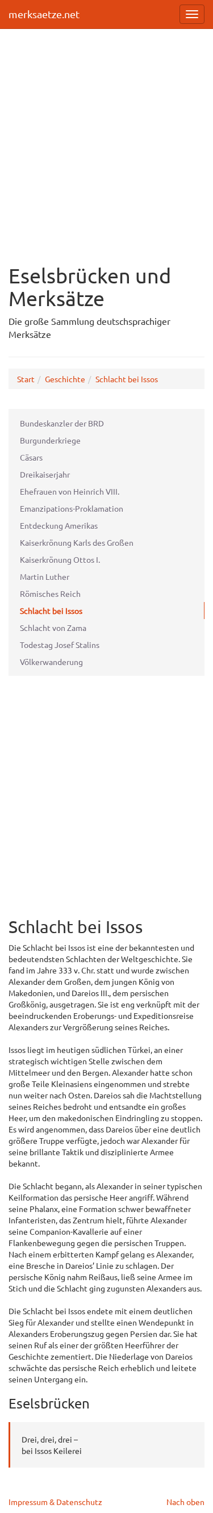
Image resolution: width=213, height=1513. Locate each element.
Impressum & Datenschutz (55, 1502)
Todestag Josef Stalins (59, 645)
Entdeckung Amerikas (59, 525)
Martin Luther (44, 576)
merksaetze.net (44, 14)
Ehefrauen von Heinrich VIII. (69, 491)
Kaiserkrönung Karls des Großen (76, 542)
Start (26, 379)
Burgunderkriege (50, 440)
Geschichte (65, 379)
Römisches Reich (50, 593)
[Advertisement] (106, 140)
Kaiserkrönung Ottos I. (60, 559)
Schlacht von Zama (53, 627)
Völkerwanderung (51, 662)
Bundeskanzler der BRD (62, 423)
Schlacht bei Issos (126, 379)
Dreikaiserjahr (45, 474)
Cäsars (31, 457)
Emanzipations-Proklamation (71, 508)
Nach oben (185, 1502)
